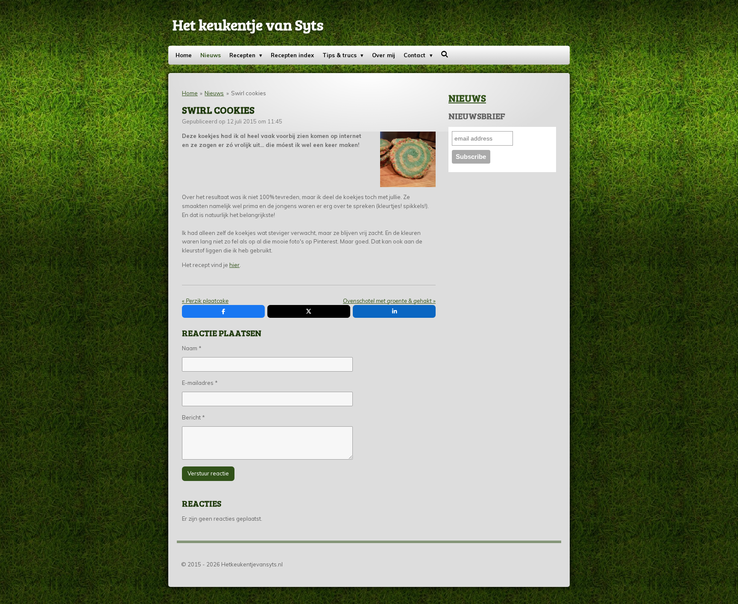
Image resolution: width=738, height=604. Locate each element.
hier (234, 264)
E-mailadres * (200, 382)
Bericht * (193, 417)
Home (190, 93)
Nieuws (214, 93)
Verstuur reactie (208, 473)
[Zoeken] (445, 54)
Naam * (192, 348)
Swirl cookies (248, 93)
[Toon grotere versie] (408, 160)
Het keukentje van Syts (248, 24)
